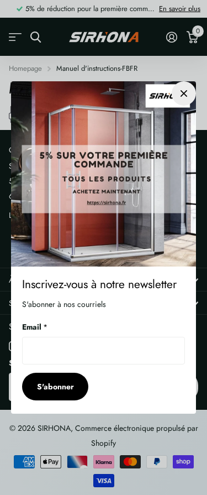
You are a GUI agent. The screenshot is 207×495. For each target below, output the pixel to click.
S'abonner (55, 386)
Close (184, 93)
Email (34, 326)
